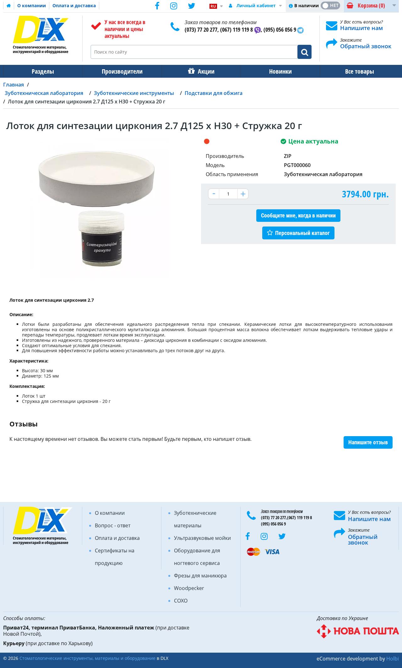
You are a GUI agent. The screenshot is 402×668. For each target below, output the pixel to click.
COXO (180, 600)
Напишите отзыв (368, 442)
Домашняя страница (8, 5)
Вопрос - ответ (112, 525)
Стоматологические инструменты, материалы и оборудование (87, 658)
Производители (122, 71)
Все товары (359, 71)
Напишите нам (361, 28)
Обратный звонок (365, 46)
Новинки (280, 71)
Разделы (43, 71)
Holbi (392, 658)
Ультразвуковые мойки (202, 538)
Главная (13, 84)
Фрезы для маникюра (200, 575)
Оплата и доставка (74, 5)
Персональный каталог (302, 233)
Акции (206, 71)
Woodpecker (189, 588)
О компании (31, 5)
